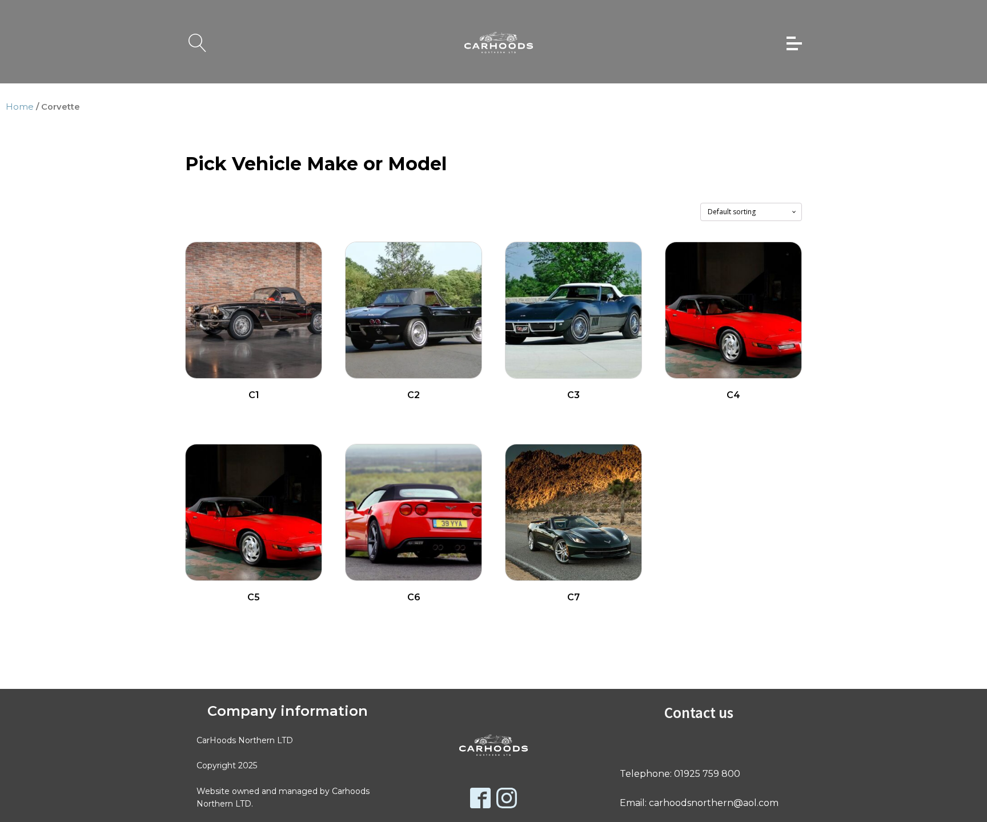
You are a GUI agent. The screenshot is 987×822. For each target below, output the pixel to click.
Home (20, 107)
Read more (254, 414)
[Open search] (197, 43)
